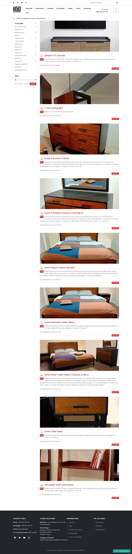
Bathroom (87, 8)
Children (50, 8)
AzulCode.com (80, 550)
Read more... (115, 68)
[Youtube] (21, 2)
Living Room (39, 8)
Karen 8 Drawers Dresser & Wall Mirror (63, 213)
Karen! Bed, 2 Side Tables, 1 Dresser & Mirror (66, 374)
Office (78, 8)
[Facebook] (13, 2)
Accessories (60, 8)
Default (17, 44)
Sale (27, 12)
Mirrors (17, 58)
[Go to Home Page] (13, 18)
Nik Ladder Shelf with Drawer (59, 485)
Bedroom (29, 8)
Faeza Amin (46, 65)
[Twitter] (17, 2)
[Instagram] (25, 2)
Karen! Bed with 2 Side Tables (59, 322)
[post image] (79, 36)
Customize (18, 41)
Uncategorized (20, 70)
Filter (33, 84)
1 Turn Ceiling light (53, 108)
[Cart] (116, 10)
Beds (16, 35)
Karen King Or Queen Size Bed (59, 267)
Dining (70, 8)
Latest (17, 53)
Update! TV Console (54, 55)
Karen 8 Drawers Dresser (57, 158)
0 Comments (56, 65)
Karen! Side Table (53, 431)
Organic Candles (20, 64)
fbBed (17, 50)
